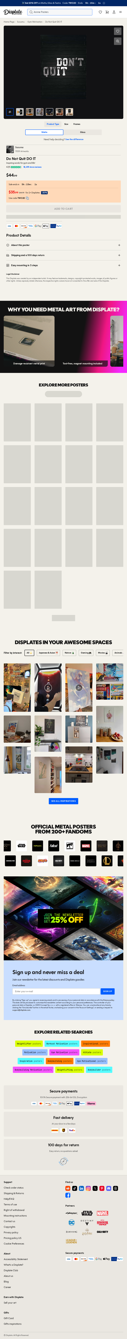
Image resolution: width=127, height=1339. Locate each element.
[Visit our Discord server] (108, 1188)
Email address (18, 985)
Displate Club (11, 1270)
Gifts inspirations (12, 1323)
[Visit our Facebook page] (67, 1195)
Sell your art (10, 1302)
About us (8, 1275)
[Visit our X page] (95, 1188)
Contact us (9, 1221)
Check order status (13, 1187)
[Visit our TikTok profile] (74, 1188)
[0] (100, 12)
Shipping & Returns (14, 1193)
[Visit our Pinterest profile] (101, 1188)
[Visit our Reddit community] (67, 1188)
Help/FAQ (9, 1198)
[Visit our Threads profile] (115, 1188)
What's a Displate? (13, 1264)
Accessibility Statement (16, 1259)
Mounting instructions (15, 1215)
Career (7, 1287)
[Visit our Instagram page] (88, 1188)
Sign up (107, 991)
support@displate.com (21, 1010)
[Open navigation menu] (120, 12)
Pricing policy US (12, 1238)
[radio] (52, 124)
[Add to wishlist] (117, 31)
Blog (6, 1281)
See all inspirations (63, 801)
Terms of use (10, 1204)
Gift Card (9, 1318)
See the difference (74, 139)
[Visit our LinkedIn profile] (81, 1188)
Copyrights (9, 1226)
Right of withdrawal (14, 1210)
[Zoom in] (117, 41)
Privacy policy (108, 1000)
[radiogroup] (63, 124)
